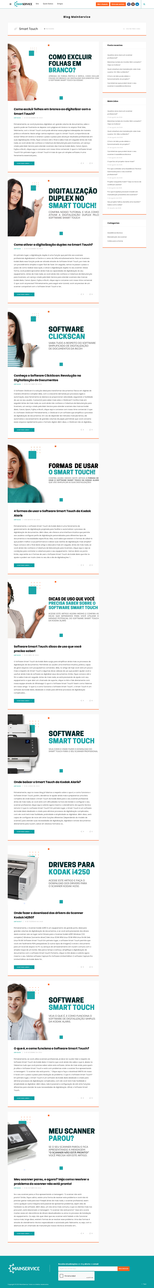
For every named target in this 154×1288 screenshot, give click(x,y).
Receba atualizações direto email (78, 1264)
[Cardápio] (10, 4)
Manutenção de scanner (117, 237)
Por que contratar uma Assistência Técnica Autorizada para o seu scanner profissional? (124, 172)
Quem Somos (48, 4)
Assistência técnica (115, 233)
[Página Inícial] (23, 4)
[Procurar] (143, 4)
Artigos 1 (18, 922)
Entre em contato (118, 4)
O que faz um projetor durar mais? (121, 161)
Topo (144, 1284)
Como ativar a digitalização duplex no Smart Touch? (53, 245)
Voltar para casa (133, 29)
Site (37, 4)
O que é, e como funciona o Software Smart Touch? (51, 1048)
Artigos (60, 4)
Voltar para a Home (115, 241)
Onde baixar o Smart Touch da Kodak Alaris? (47, 782)
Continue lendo (23, 163)
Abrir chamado (102, 4)
